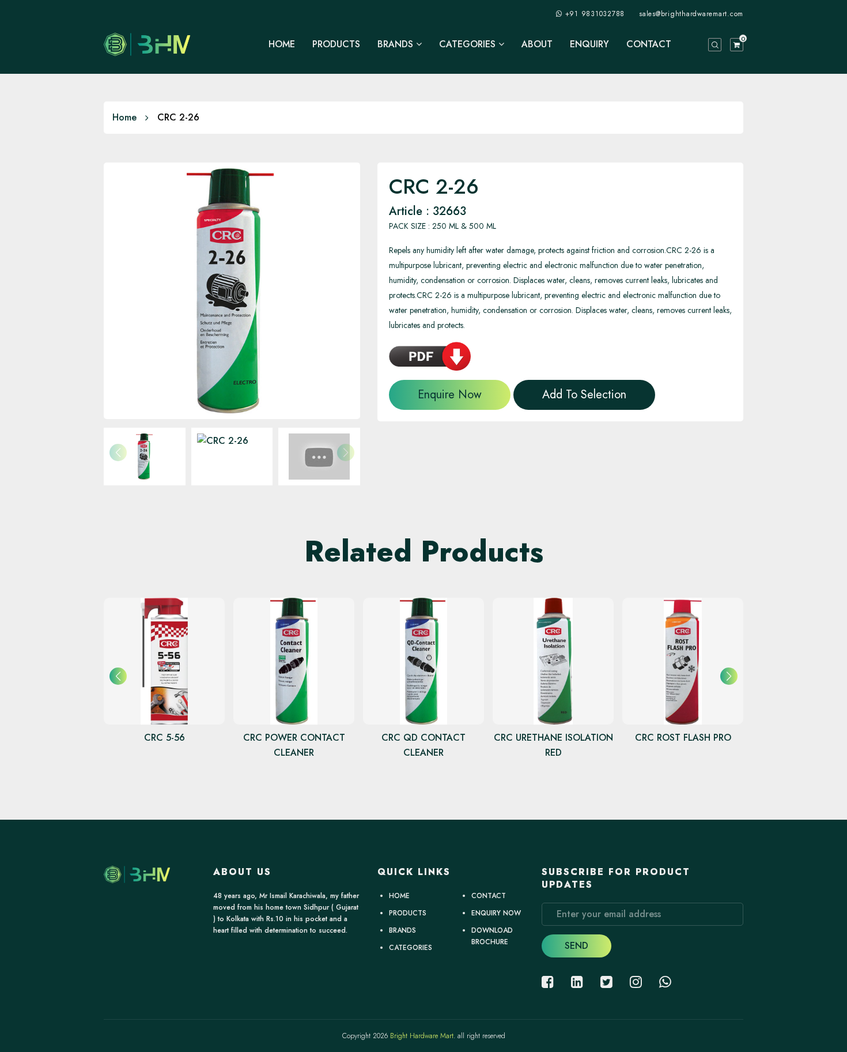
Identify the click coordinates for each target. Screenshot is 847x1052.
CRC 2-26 (178, 117)
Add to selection (584, 394)
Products (336, 44)
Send (576, 945)
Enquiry (589, 44)
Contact (648, 44)
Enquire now (450, 394)
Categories (468, 44)
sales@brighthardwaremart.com (691, 14)
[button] (729, 676)
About (537, 44)
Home (282, 44)
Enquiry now (496, 913)
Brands (396, 44)
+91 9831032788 (595, 14)
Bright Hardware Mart (421, 1036)
